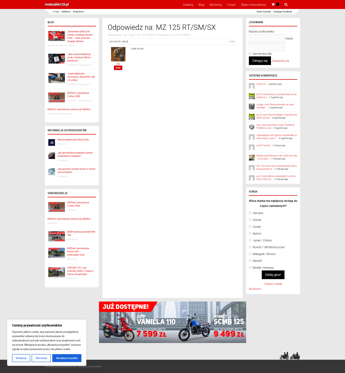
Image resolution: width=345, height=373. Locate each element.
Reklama (66, 11)
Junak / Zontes (262, 240)
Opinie (132, 35)
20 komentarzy (65, 114)
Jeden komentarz (66, 46)
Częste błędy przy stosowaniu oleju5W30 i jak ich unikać (81, 76)
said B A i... (262, 84)
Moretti (257, 261)
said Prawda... (264, 145)
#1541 (232, 41)
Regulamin (78, 11)
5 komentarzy (84, 65)
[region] (46, 342)
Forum (231, 4)
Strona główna (114, 35)
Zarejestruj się (280, 60)
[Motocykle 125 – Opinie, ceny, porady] (57, 5)
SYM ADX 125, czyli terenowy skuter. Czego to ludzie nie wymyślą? (80, 271)
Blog (201, 4)
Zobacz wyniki (273, 284)
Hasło (289, 38)
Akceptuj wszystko (67, 358)
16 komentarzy (84, 100)
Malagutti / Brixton (264, 254)
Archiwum (255, 289)
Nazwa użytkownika (261, 31)
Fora (125, 35)
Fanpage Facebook (282, 11)
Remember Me (262, 53)
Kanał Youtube (264, 11)
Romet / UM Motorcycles (269, 247)
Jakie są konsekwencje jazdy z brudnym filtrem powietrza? (79, 57)
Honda (257, 220)
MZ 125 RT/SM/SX (146, 35)
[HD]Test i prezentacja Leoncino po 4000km (69, 109)
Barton (257, 233)
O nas (56, 11)
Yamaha (258, 213)
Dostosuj (21, 358)
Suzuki (257, 226)
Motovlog (216, 4)
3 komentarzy (84, 84)
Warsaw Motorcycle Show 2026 (73, 139)
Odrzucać (41, 358)
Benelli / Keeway (263, 267)
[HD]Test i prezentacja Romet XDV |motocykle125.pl (78, 251)
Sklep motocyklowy (253, 4)
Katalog (188, 4)
